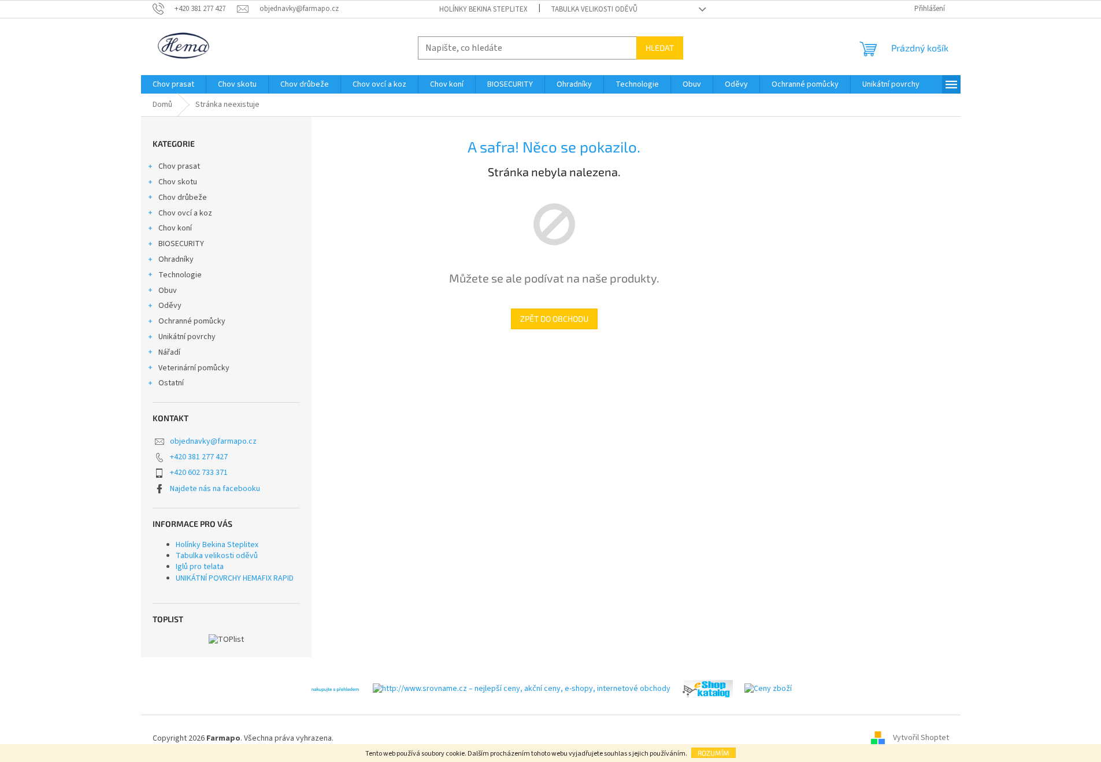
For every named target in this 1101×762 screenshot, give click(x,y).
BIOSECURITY (181, 244)
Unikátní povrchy (187, 337)
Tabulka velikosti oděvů (594, 9)
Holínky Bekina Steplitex (483, 9)
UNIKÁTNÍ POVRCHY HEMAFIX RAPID (235, 578)
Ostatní (171, 383)
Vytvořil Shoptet (921, 738)
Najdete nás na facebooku (215, 489)
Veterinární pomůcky (193, 368)
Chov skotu (177, 182)
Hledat (660, 48)
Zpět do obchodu (554, 319)
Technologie (180, 275)
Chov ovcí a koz (185, 213)
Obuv (167, 290)
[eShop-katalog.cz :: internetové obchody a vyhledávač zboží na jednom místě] (707, 688)
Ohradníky (176, 259)
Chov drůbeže (182, 197)
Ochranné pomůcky (191, 321)
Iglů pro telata (200, 567)
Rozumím (713, 753)
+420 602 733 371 (199, 472)
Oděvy (169, 305)
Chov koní (175, 228)
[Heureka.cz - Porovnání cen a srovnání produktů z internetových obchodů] (335, 688)
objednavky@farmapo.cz (213, 441)
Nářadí (169, 352)
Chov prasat (179, 166)
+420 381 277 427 (199, 457)
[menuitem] (173, 84)
